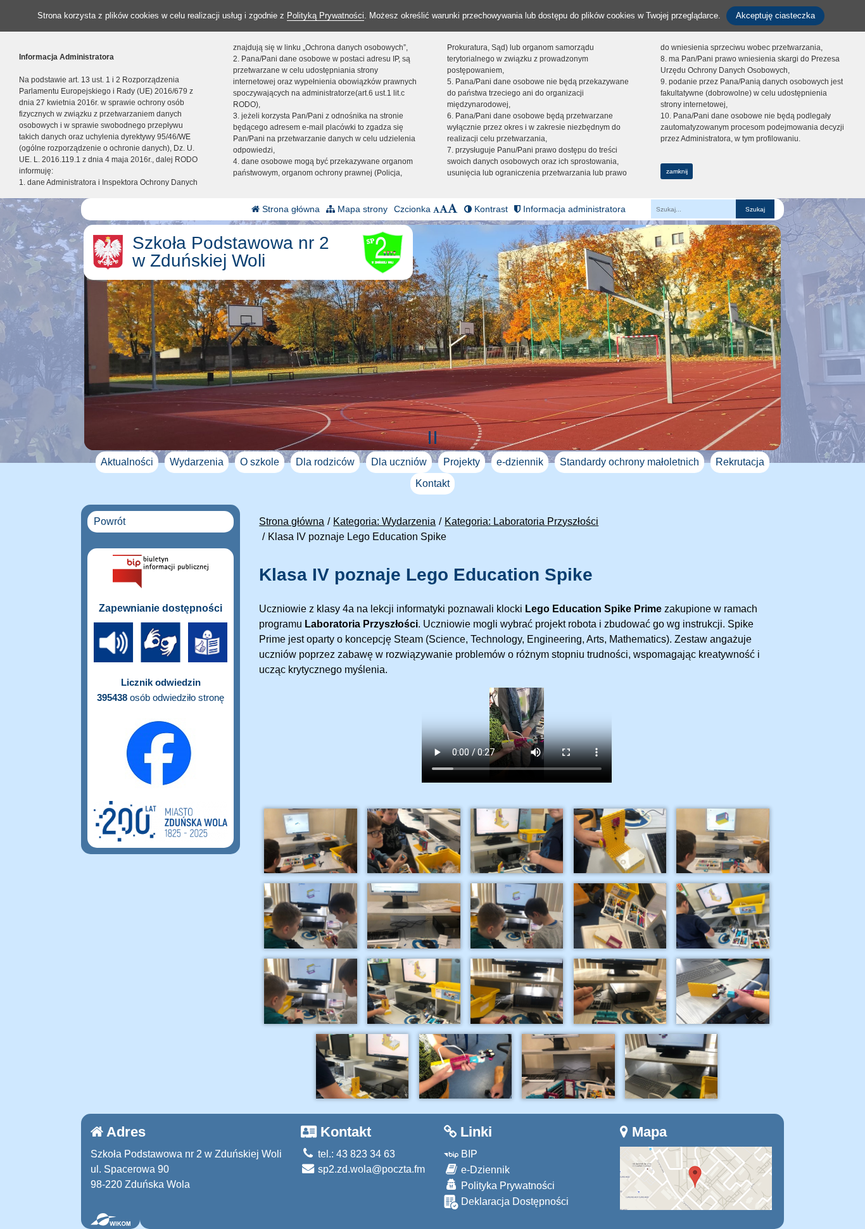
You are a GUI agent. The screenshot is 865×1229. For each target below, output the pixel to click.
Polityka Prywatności (506, 1185)
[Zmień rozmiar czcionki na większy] (443, 209)
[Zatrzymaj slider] (432, 437)
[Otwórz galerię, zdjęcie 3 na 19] (516, 841)
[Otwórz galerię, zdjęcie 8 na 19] (516, 916)
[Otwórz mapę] (696, 1177)
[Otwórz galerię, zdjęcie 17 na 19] (465, 1066)
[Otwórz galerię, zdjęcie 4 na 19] (620, 841)
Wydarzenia (197, 462)
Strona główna (290, 209)
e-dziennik (519, 462)
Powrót (109, 521)
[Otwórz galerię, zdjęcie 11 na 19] (310, 991)
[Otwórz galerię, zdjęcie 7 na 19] (413, 916)
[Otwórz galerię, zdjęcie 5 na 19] (722, 841)
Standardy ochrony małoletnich (629, 462)
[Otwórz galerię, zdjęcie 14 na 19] (620, 991)
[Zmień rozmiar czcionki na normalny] (436, 209)
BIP (467, 1154)
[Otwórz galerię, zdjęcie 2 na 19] (413, 841)
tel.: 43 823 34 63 (355, 1154)
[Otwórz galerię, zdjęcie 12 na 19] (413, 991)
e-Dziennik (484, 1169)
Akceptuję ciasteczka (775, 15)
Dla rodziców (325, 462)
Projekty (461, 462)
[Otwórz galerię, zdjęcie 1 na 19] (310, 841)
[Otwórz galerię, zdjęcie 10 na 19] (722, 916)
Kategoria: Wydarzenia (384, 521)
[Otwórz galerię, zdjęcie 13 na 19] (516, 991)
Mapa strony (361, 209)
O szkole (259, 462)
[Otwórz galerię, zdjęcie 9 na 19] (620, 916)
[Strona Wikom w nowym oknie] (110, 1219)
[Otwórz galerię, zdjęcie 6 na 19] (310, 916)
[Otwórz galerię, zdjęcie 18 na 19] (568, 1066)
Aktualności (127, 462)
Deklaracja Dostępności (513, 1201)
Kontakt (432, 483)
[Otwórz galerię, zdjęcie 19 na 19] (671, 1066)
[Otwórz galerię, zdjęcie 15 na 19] (722, 991)
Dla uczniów (399, 462)
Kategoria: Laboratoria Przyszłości (521, 521)
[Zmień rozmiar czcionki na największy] (453, 209)
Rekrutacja (740, 462)
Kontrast (490, 209)
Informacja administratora (573, 209)
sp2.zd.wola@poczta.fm (370, 1169)
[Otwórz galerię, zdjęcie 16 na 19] (362, 1066)
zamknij (677, 171)
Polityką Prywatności (325, 15)
